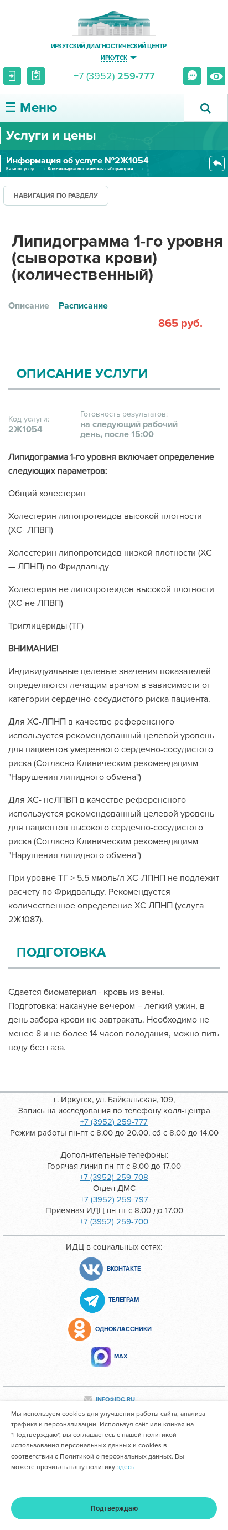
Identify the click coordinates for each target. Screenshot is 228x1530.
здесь (125, 1467)
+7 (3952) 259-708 (114, 1177)
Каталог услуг (20, 168)
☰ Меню (30, 108)
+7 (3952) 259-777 (114, 1122)
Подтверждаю (114, 1508)
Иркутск (114, 57)
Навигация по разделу (56, 196)
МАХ (120, 1356)
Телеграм (123, 1299)
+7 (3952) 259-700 (114, 1221)
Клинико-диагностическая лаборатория (90, 168)
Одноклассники (123, 1329)
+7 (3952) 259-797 (114, 1199)
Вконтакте (124, 1268)
